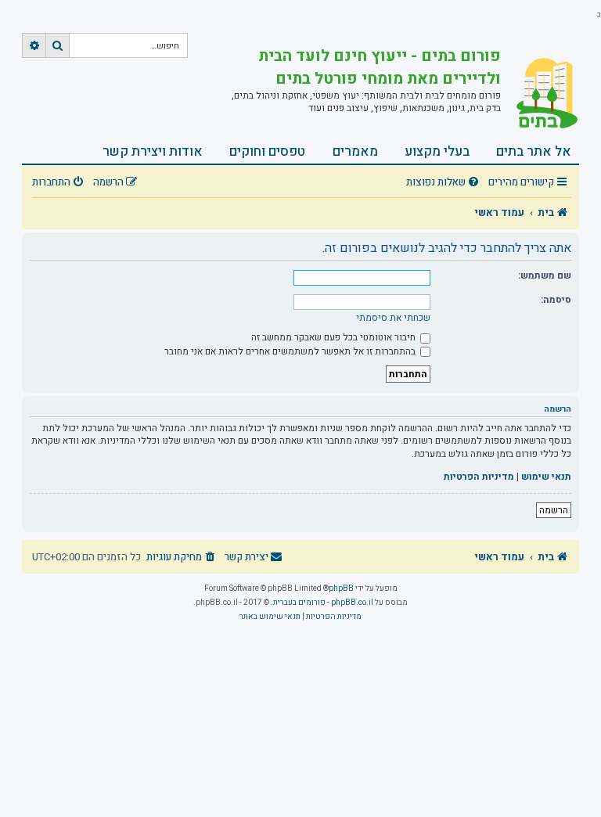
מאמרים (355, 151)
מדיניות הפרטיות (479, 477)
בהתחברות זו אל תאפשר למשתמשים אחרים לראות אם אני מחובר (291, 351)
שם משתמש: (544, 275)
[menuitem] (444, 182)
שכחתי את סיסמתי (393, 317)
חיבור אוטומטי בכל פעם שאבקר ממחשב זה (334, 337)
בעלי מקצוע (437, 151)
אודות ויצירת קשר (153, 151)
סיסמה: (556, 300)
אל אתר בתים (533, 151)
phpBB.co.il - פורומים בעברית (323, 602)
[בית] (540, 93)
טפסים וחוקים (267, 151)
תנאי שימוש (546, 477)
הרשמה (553, 510)
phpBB (341, 588)
